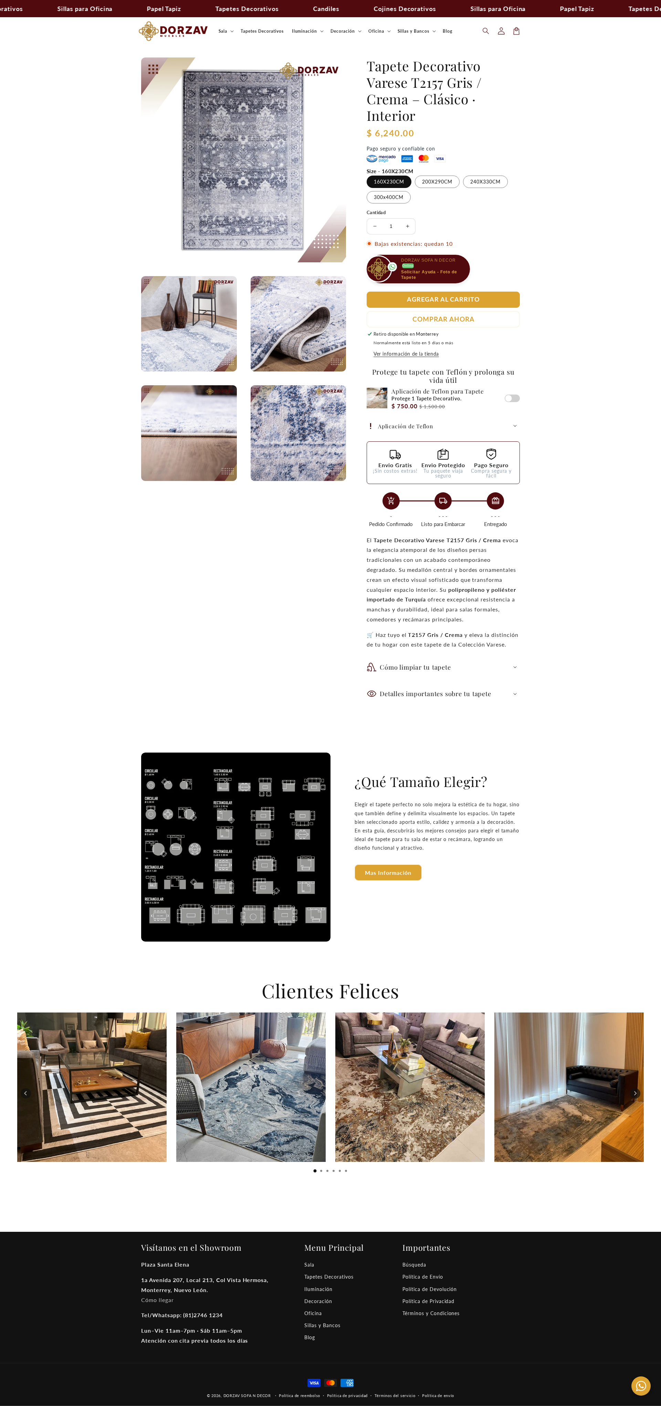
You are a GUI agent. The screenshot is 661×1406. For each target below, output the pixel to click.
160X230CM (389, 182)
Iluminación (318, 1289)
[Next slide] (635, 1093)
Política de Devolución (429, 1289)
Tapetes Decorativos (328, 1277)
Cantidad (376, 212)
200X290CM (437, 182)
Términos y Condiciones (431, 1313)
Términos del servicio (395, 1395)
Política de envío (438, 1395)
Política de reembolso (299, 1395)
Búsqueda (414, 1265)
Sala (309, 1265)
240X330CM (485, 182)
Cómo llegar (157, 1300)
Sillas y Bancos (322, 1325)
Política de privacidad (347, 1395)
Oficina (313, 1313)
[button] (486, 31)
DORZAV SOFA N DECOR (247, 1395)
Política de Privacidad (428, 1301)
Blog (309, 1337)
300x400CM (388, 197)
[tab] (315, 1171)
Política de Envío (422, 1277)
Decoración (318, 1301)
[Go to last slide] (26, 1093)
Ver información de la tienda (406, 354)
